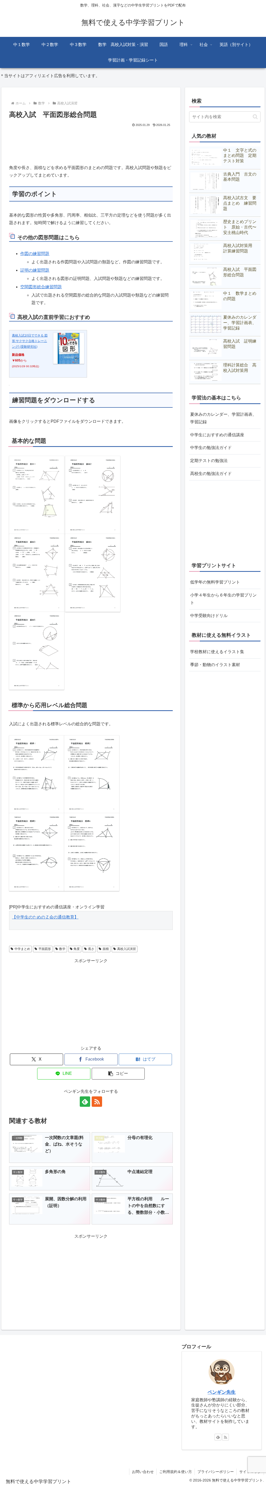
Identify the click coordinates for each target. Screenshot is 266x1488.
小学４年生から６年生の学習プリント (223, 599)
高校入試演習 (126, 949)
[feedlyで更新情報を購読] (85, 1101)
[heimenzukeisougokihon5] (36, 650)
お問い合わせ (143, 1472)
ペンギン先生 (222, 1392)
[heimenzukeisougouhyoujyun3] (36, 852)
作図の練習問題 (34, 253)
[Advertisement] (91, 144)
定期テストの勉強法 (209, 460)
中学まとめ (22, 949)
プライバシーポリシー (215, 1472)
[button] (118, 1074)
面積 (106, 949)
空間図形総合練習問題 (41, 287)
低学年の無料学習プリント (215, 582)
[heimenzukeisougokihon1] (36, 494)
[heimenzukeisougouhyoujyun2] (91, 774)
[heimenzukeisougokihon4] (92, 572)
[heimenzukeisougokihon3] (36, 572)
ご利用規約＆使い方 (175, 1472)
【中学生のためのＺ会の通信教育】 (45, 917)
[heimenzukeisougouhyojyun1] (36, 774)
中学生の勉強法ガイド (211, 447)
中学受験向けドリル (209, 615)
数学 (62, 949)
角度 (77, 949)
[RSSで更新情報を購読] (97, 1101)
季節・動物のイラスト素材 (215, 664)
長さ (91, 949)
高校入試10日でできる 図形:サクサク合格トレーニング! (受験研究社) (30, 341)
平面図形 (44, 949)
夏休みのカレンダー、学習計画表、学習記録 (223, 418)
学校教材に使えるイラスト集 (217, 651)
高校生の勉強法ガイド (211, 473)
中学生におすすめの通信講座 (217, 435)
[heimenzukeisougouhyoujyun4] (91, 852)
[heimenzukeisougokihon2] (92, 494)
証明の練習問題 (34, 270)
